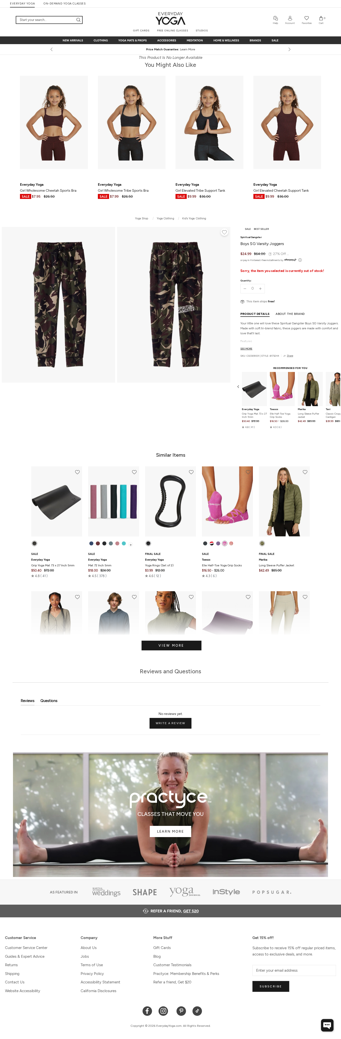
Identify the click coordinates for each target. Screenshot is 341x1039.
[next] (289, 49)
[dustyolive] (262, 543)
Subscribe (271, 986)
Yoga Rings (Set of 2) (159, 562)
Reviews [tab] (27, 701)
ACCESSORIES (166, 40)
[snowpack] (205, 543)
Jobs (85, 956)
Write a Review (174, 725)
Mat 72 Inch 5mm (99, 562)
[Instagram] (164, 1011)
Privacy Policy (92, 973)
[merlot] (98, 543)
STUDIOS (202, 30)
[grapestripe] (218, 543)
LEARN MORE (170, 831)
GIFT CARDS (141, 30)
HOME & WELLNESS (226, 40)
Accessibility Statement (100, 982)
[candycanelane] (212, 543)
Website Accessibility (22, 991)
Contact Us (14, 982)
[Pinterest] (181, 1011)
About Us (89, 948)
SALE (275, 40)
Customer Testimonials (172, 965)
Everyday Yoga (250, 409)
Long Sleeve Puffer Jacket (308, 415)
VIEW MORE (171, 645)
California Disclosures (98, 991)
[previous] (52, 49)
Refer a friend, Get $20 (172, 982)
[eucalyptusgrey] (111, 543)
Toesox (274, 409)
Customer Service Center (26, 948)
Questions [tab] (48, 701)
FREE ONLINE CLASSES (172, 30)
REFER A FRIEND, (175, 911)
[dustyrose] (117, 543)
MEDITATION (195, 40)
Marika (302, 409)
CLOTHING (101, 40)
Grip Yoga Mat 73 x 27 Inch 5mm (254, 415)
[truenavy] (91, 543)
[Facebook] (147, 1011)
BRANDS (255, 40)
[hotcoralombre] (231, 543)
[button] (248, 427)
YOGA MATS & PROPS (132, 40)
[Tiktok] (197, 1011)
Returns (11, 965)
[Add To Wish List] (224, 233)
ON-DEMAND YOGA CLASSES (64, 3)
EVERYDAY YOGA (22, 3)
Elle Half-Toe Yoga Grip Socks (280, 415)
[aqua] (124, 543)
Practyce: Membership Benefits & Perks (186, 973)
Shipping (12, 973)
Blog (157, 956)
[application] (327, 1025)
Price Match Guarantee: (170, 49)
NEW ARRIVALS (73, 40)
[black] (34, 543)
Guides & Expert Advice (24, 956)
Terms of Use (92, 965)
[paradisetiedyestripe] (225, 543)
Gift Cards (162, 948)
